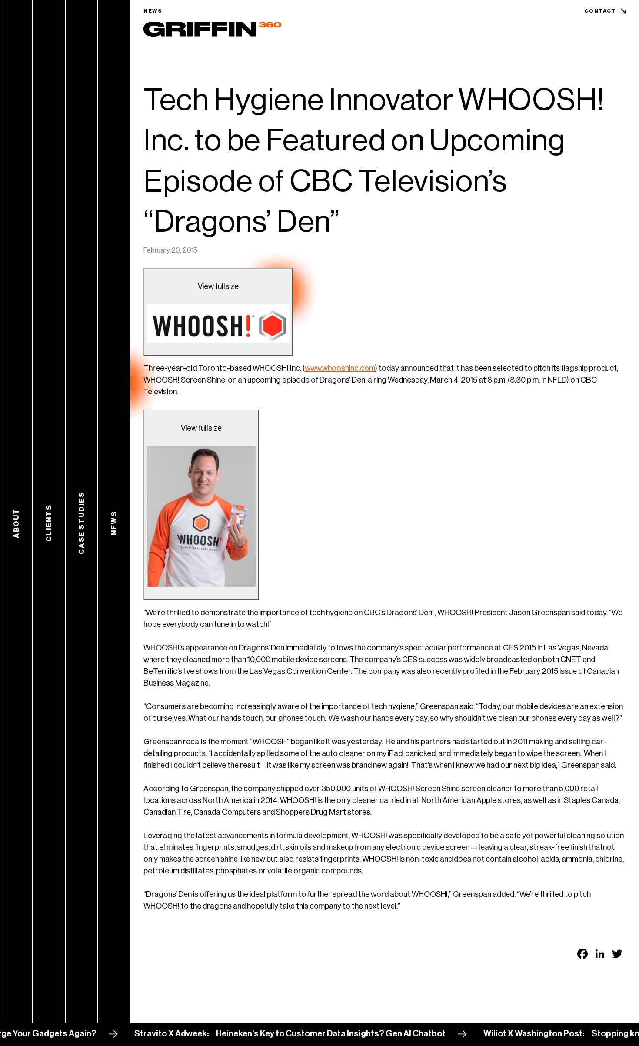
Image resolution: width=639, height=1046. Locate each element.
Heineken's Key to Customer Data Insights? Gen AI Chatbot (305, 1033)
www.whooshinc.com (340, 368)
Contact (600, 10)
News (153, 10)
